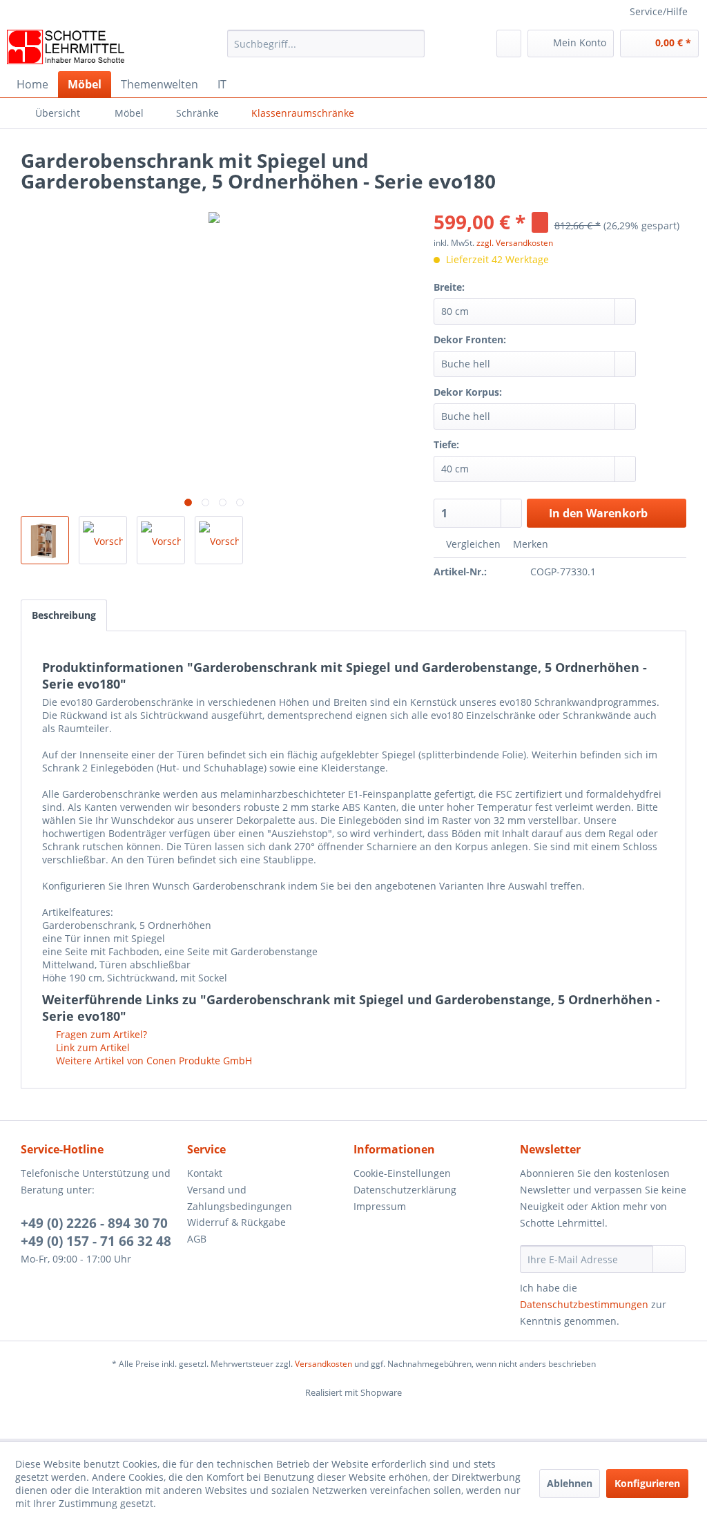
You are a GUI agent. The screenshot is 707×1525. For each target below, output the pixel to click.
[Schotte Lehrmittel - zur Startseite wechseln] (65, 47)
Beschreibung (64, 615)
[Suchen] (412, 43)
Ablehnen (569, 1483)
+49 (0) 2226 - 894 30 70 (94, 1223)
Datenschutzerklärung (405, 1189)
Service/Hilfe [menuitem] (658, 11)
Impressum (380, 1206)
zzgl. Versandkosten (514, 243)
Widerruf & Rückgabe (236, 1222)
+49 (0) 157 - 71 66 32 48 (96, 1241)
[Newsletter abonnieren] (669, 1259)
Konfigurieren (647, 1483)
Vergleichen (472, 543)
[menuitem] (326, 50)
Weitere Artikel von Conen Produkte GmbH (152, 1060)
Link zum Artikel (91, 1047)
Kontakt (204, 1173)
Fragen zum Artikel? (100, 1034)
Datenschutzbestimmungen (584, 1304)
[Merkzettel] (508, 43)
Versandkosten (323, 1364)
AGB (196, 1238)
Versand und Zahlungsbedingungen (239, 1198)
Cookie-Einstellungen (402, 1173)
